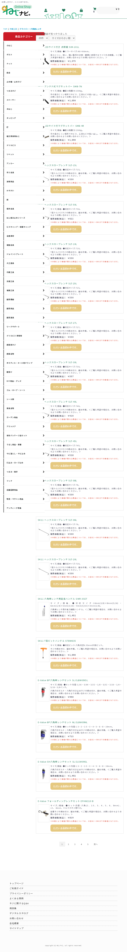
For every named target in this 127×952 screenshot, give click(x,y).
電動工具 (10, 290)
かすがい (10, 190)
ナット (9, 63)
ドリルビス (11, 145)
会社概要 (14, 923)
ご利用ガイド (17, 888)
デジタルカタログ (19, 913)
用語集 (13, 908)
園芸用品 (10, 308)
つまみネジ (11, 91)
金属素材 (10, 236)
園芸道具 (10, 317)
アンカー (10, 163)
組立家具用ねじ (13, 136)
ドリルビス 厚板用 (14, 335)
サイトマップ (17, 928)
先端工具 (10, 281)
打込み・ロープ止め (15, 462)
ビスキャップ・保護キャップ (19, 227)
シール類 (10, 399)
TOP (5, 29)
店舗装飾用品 (12, 490)
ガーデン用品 (12, 417)
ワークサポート (13, 326)
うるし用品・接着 (14, 444)
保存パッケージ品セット (17, 435)
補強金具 (10, 245)
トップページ (17, 883)
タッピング (11, 118)
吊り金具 (10, 172)
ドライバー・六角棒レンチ (30, 29)
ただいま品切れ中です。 (66, 71)
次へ (96, 844)
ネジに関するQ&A (19, 903)
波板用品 (10, 181)
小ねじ (9, 45)
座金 (8, 72)
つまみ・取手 (12, 471)
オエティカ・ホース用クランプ (19, 363)
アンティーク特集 (14, 508)
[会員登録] (46, 10)
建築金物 (10, 354)
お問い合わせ (17, 918)
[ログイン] (81, 10)
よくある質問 (17, 898)
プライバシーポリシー (21, 893)
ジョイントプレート (15, 254)
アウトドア (11, 426)
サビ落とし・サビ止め (16, 453)
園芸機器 (10, 299)
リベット (10, 154)
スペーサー (11, 100)
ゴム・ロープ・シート (16, 390)
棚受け (9, 372)
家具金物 (10, 408)
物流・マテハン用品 (15, 499)
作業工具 (13, 29)
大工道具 (10, 263)
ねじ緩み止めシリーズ (16, 218)
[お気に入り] (64, 10)
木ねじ (9, 109)
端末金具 (10, 208)
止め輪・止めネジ (14, 81)
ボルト (9, 54)
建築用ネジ (11, 344)
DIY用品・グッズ (14, 381)
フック (9, 481)
